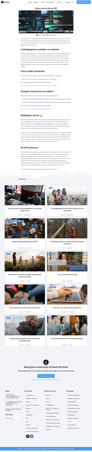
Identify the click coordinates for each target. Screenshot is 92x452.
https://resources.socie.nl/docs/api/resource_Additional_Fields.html (39, 85)
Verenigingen (71, 415)
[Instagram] (28, 436)
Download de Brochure (32, 431)
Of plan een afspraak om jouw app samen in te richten (46, 379)
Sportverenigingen (73, 411)
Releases (28, 408)
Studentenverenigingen (74, 408)
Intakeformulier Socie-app (53, 426)
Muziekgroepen (72, 402)
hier (57, 169)
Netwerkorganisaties (73, 405)
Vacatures (48, 429)
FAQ (27, 418)
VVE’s (69, 421)
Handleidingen (50, 405)
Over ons (59, 2)
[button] (14, 418)
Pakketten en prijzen (31, 398)
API (27, 421)
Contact (28, 425)
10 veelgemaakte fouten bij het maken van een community (14, 403)
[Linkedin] (31, 436)
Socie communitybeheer (32, 405)
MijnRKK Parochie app (74, 398)
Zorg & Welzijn (72, 425)
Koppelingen (29, 415)
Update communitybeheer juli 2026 (25, 241)
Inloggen (67, 2)
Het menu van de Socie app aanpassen (67, 308)
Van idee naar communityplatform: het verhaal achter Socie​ (13, 396)
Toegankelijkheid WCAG (52, 413)
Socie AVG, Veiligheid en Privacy (52, 409)
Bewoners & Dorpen (73, 418)
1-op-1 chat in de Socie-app (67, 274)
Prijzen (43, 2)
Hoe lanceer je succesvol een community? (25, 308)
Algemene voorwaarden (52, 419)
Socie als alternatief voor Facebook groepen (67, 338)
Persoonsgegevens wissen (53, 423)
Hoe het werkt (30, 395)
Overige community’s (73, 428)
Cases (27, 411)
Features (35, 2)
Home (30, 2)
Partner (48, 398)
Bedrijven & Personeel (73, 395)
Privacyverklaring (50, 416)
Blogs (47, 402)
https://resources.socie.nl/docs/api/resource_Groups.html (36, 109)
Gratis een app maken (32, 428)
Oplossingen (50, 2)
